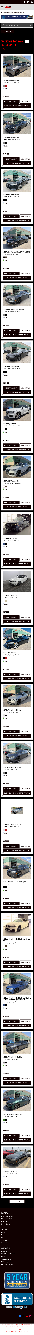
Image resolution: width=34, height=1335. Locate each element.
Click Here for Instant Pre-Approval (17, 106)
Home (3, 12)
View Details (25, 102)
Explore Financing (3, 108)
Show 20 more (17, 1201)
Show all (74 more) (17, 1204)
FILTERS (8, 31)
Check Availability (10, 102)
